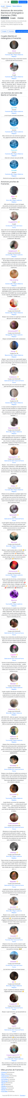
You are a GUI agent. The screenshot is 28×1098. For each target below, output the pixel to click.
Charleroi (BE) (9, 284)
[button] (5, 2)
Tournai (3, 1077)
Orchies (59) (9, 226)
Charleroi (4, 1072)
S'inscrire (14, 2)
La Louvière (4, 1079)
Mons (3, 1074)
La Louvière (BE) (9, 1059)
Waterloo (4, 1088)
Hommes (11, 31)
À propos (22, 1095)
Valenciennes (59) (9, 380)
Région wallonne (18, 111)
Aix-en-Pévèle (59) (9, 769)
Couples (4, 31)
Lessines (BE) (9, 255)
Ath (2, 1084)
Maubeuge (4, 1081)
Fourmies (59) (9, 940)
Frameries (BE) (9, 54)
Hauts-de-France (17, 226)
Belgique (8, 6)
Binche (3, 1083)
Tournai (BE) (9, 604)
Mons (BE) (9, 200)
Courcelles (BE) (9, 490)
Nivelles (3, 1086)
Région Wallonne (17, 6)
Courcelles (4, 1091)
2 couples (13, 18)
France (14, 227)
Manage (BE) (9, 335)
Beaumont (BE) (9, 355)
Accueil (3, 6)
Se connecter (22, 2)
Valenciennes (5, 1076)
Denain (3, 1089)
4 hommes (21, 18)
